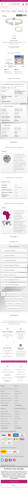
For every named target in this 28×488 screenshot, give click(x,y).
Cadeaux (14, 11)
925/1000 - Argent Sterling (7, 97)
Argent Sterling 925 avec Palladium (19, 92)
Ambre (16, 396)
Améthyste (17, 414)
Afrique (16, 120)
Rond (15, 132)
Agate (15, 389)
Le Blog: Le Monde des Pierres (20, 377)
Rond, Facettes (6, 117)
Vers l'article (13, 142)
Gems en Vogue (6, 101)
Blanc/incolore (6, 120)
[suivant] (25, 66)
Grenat (16, 403)
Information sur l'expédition (7, 380)
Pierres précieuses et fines (13, 294)
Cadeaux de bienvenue (7, 378)
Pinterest (6, 460)
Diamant (4, 110)
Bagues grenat (4, 425)
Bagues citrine (4, 421)
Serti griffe (17, 117)
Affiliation (20, 380)
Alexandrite (17, 411)
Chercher (26, 7)
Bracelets (24, 294)
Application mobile (20, 374)
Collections (20, 11)
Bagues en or (4, 396)
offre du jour (18, 303)
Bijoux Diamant (9, 299)
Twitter (2, 460)
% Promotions (10, 303)
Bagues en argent (5, 393)
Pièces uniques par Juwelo (14, 308)
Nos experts (21, 372)
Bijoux (3, 11)
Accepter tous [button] (14, 481)
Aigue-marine (17, 393)
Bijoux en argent (18, 299)
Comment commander (7, 372)
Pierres (8, 11)
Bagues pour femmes (6, 398)
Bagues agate (4, 411)
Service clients (7, 369)
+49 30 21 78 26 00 (7, 356)
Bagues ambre (4, 418)
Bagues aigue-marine (6, 416)
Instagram (14, 460)
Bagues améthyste (5, 414)
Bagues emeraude (5, 423)
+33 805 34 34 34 (8, 353)
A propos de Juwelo (21, 369)
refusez (3, 474)
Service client (7, 348)
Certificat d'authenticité (7, 375)
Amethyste (17, 391)
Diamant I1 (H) (18, 110)
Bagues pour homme (6, 400)
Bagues (3, 391)
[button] (2, 4)
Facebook (10, 460)
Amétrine (16, 416)
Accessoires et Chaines (7, 389)
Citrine (16, 398)
